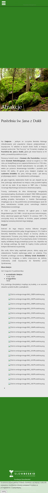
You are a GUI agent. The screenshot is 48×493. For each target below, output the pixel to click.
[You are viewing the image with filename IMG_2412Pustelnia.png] (26, 346)
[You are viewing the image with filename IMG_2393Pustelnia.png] (26, 313)
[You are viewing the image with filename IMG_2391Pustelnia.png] (26, 308)
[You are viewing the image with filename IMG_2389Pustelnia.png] (26, 303)
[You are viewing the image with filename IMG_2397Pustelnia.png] (26, 318)
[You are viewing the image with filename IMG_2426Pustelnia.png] (26, 374)
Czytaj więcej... (16, 487)
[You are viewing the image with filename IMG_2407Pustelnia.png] (26, 336)
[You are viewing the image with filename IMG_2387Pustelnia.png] (26, 299)
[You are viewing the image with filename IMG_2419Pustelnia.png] (26, 360)
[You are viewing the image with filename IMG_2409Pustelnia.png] (26, 341)
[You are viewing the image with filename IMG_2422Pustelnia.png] (26, 365)
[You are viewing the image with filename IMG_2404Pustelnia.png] (26, 327)
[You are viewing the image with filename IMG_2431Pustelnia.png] (26, 383)
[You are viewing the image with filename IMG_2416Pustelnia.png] (26, 355)
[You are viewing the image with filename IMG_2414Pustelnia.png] (26, 350)
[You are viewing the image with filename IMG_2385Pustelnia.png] (26, 294)
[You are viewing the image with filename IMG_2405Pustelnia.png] (26, 332)
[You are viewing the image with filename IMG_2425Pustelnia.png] (26, 369)
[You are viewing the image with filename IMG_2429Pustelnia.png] (26, 379)
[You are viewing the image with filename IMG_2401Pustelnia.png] (26, 322)
